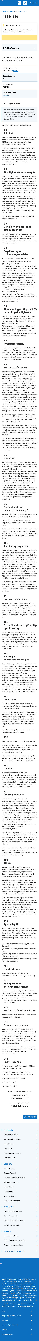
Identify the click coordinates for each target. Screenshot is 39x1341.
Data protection (7, 1334)
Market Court (8, 1187)
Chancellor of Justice (11, 1216)
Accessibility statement (10, 1325)
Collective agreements (12, 1225)
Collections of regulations (13, 1211)
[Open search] (19, 3)
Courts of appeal (10, 1173)
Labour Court (8, 1191)
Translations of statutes (12, 1153)
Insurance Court (9, 1196)
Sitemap (4, 1329)
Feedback (5, 1320)
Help (3, 1311)
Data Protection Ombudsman (14, 1220)
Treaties (7, 1231)
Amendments (8, 1144)
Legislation (9, 1130)
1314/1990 (6, 95)
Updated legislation (11, 1135)
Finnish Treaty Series (11, 1236)
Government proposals (14, 1251)
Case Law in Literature (12, 1201)
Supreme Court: (9, 1168)
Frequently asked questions (11, 1316)
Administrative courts (11, 1182)
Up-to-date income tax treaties (15, 1240)
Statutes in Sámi (9, 1158)
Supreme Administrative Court (14, 1178)
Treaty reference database (13, 1245)
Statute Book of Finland (14, 11)
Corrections (8, 1148)
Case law (8, 1164)
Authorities (9, 1206)
